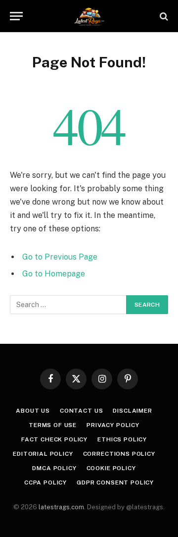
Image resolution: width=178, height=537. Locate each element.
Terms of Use (53, 425)
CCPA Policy (45, 482)
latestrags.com (61, 507)
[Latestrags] (89, 16)
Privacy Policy (113, 425)
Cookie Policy (111, 468)
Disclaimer (132, 410)
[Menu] (16, 16)
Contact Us (81, 410)
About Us (33, 410)
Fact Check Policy (54, 439)
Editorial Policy (43, 453)
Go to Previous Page (59, 257)
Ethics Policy (122, 439)
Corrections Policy (119, 453)
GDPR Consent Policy (115, 482)
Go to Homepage (53, 273)
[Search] (163, 16)
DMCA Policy (54, 468)
